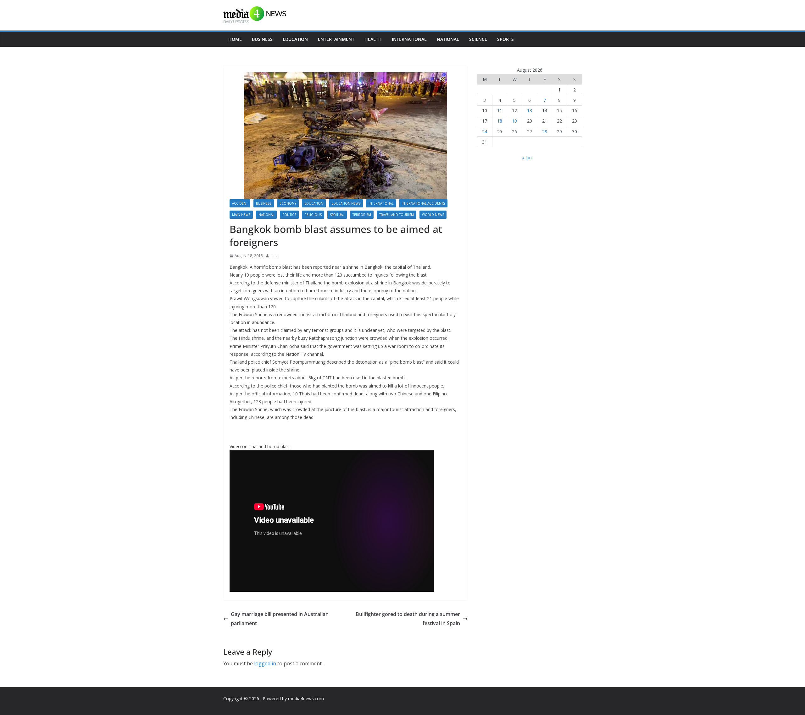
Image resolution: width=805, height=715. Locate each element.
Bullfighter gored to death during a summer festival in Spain (408, 619)
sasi (273, 255)
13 (529, 110)
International (409, 39)
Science (478, 39)
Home (235, 39)
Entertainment (336, 39)
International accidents (423, 203)
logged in (265, 663)
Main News (241, 214)
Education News (345, 203)
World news (433, 214)
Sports (505, 39)
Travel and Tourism (396, 214)
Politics (289, 214)
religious (313, 214)
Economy (288, 203)
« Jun (527, 158)
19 (514, 121)
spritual (337, 214)
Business (262, 39)
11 (499, 110)
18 (499, 121)
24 (484, 132)
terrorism (362, 214)
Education (295, 39)
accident (240, 203)
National (448, 39)
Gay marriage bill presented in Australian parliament (280, 619)
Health (373, 39)
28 (544, 132)
